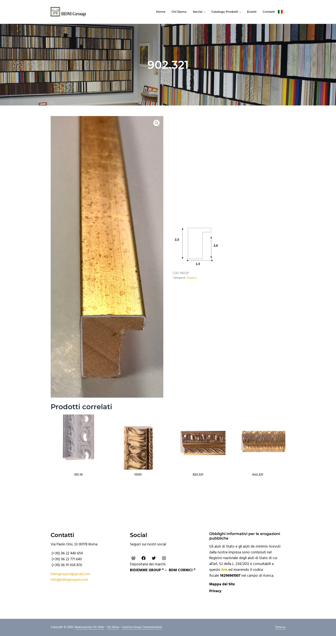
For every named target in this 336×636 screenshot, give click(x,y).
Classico (191, 278)
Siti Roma (113, 627)
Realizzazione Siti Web (89, 627)
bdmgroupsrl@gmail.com (70, 574)
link (224, 570)
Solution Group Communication (142, 627)
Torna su (280, 627)
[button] (156, 123)
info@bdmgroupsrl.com (69, 580)
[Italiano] (281, 12)
